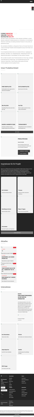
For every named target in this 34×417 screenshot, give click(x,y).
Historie (10, 386)
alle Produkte (11, 397)
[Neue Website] (20, 29)
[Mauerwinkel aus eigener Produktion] (19, 29)
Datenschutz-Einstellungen (17, 416)
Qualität (10, 384)
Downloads (23, 381)
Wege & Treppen (24, 394)
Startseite (10, 401)
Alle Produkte (17, 131)
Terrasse (23, 391)
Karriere (10, 379)
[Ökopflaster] (28, 29)
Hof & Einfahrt (24, 389)
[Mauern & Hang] (30, 29)
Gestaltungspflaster (12, 391)
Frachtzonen (24, 378)
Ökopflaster (11, 392)
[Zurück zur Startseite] (4, 1)
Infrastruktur (24, 395)
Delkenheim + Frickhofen (24, 151)
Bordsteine (11, 395)
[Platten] (29, 29)
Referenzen (11, 381)
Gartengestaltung (24, 392)
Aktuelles (10, 378)
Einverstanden (17, 414)
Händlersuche (4, 390)
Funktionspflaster (12, 389)
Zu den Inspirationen (17, 232)
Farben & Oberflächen (25, 379)
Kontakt (3, 387)
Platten (10, 394)
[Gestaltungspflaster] (27, 29)
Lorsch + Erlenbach (23, 153)
